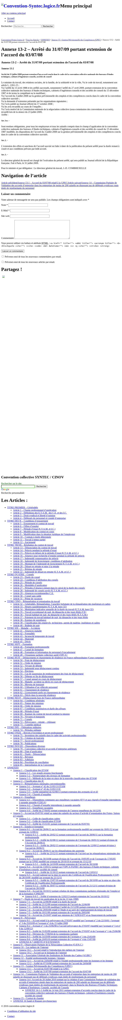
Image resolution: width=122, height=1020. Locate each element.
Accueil (10, 18)
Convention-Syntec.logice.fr (12, 40)
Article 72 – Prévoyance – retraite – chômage (34, 722)
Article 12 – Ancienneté (24, 542)
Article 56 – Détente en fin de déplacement (33, 676)
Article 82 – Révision (23, 757)
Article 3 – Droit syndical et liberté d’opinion (34, 515)
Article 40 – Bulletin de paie (26, 625)
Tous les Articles (32, 40)
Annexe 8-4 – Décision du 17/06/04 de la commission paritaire (48, 934)
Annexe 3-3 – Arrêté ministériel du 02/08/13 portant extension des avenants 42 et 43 (58, 792)
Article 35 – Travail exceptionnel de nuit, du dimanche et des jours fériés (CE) (49, 612)
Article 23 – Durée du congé (26, 577)
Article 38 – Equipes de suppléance (29, 620)
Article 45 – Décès (22, 641)
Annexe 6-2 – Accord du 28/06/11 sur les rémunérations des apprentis (51, 851)
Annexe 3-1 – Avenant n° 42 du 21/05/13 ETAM (42, 786)
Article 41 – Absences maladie (27, 631)
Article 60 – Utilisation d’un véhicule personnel (35, 687)
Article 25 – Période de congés (27, 582)
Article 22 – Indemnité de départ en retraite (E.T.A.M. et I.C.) (42, 572)
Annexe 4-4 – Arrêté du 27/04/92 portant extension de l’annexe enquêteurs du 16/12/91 (60, 810)
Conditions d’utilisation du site (21, 1011)
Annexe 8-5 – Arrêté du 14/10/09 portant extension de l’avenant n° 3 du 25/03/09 (57, 936)
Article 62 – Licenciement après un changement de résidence (41, 692)
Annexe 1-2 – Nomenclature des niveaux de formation (44, 775)
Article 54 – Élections (23, 671)
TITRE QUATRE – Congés (20, 574)
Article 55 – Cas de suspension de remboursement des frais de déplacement (48, 673)
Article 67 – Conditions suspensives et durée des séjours (39, 708)
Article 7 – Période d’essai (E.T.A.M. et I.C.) (34, 529)
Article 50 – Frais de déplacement (29, 660)
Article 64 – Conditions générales (28, 700)
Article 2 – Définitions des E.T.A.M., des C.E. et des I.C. (40, 513)
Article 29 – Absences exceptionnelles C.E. (33, 593)
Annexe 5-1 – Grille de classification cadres (39, 818)
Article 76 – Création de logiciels (28, 738)
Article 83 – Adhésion (23, 759)
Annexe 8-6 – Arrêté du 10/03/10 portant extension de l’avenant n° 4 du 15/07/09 (57, 939)
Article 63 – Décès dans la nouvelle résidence (34, 695)
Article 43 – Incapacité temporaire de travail (33, 636)
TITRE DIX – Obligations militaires (24, 727)
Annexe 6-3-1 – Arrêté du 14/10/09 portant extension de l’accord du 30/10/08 (61, 864)
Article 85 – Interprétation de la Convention (33, 765)
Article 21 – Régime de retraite (27, 569)
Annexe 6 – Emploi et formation (28, 826)
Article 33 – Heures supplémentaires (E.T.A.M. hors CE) (40, 606)
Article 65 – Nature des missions (28, 703)
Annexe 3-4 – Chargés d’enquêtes (35, 794)
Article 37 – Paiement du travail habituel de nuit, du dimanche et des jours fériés (50, 617)
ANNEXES (45, 40)
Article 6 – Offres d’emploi (26, 526)
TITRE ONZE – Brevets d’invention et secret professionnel (35, 733)
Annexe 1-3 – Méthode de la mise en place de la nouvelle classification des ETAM (58, 778)
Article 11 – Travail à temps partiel (29, 539)
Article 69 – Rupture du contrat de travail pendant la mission (41, 714)
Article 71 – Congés (22, 719)
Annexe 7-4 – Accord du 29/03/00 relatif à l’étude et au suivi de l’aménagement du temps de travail (65, 910)
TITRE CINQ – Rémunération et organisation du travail (33, 601)
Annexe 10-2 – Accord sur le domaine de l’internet (43, 952)
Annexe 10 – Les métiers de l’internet (30, 947)
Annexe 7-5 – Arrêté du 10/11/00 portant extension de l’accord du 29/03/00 (54, 912)
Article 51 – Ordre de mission (27, 663)
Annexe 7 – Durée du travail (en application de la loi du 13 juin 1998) (46, 899)
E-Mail (5, 210)
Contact (10, 21)
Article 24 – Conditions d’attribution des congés (35, 580)
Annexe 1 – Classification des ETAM (30, 770)
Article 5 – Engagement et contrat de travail (33, 523)
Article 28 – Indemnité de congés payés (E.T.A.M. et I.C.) (40, 590)
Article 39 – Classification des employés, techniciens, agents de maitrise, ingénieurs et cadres (56, 623)
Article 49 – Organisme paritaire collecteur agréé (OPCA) (40, 655)
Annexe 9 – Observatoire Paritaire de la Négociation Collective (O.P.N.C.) (48, 944)
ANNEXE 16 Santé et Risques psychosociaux (35, 1001)
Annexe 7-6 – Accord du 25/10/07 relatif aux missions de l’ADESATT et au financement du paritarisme (67, 915)
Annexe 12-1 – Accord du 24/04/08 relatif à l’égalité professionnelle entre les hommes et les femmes (66, 961)
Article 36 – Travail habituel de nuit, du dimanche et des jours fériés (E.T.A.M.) (50, 614)
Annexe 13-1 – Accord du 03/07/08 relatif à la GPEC (34, 182)
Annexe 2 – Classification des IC (28, 781)
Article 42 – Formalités (24, 633)
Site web (5, 216)
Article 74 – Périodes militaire (27, 730)
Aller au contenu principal (13, 13)
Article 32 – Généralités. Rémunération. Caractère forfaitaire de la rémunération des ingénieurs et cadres (61, 604)
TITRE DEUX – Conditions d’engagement (27, 521)
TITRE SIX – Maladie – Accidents (23, 628)
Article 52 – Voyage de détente (27, 665)
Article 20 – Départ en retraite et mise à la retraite (36, 566)
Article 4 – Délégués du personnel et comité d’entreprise (39, 518)
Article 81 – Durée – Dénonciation (29, 754)
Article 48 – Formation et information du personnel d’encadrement (44, 652)
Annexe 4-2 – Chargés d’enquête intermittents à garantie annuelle (49, 805)
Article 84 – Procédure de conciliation (31, 762)
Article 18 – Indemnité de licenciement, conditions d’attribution (42, 561)
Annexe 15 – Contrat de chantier (28, 998)
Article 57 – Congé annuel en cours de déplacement (37, 679)
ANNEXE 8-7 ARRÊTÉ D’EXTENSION (39, 942)
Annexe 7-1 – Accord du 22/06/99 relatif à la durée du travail (47, 901)
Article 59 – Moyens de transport (28, 684)
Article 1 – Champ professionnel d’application (34, 510)
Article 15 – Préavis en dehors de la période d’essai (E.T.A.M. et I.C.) (46, 553)
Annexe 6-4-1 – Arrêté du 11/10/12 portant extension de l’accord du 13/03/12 (61, 872)
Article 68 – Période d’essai (26, 711)
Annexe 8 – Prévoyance (24, 918)
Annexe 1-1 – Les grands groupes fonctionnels (41, 773)
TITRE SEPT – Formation (19, 644)
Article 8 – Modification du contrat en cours (33, 531)
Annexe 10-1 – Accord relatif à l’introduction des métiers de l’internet (51, 950)
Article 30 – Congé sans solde (27, 596)
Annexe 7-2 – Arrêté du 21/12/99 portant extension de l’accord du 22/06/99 (54, 904)
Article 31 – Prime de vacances (27, 598)
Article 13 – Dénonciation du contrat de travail (35, 547)
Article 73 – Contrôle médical (27, 724)
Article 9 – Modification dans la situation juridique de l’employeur (44, 534)
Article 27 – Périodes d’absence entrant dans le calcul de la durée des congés (49, 588)
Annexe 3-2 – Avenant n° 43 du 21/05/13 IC (40, 789)
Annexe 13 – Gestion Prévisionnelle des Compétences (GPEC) (42, 966)
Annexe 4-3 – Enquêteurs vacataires (36, 808)
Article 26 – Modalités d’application (30, 585)
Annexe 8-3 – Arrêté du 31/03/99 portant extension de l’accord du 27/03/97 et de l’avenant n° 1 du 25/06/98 (70, 931)
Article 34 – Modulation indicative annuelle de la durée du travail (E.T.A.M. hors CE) (53, 609)
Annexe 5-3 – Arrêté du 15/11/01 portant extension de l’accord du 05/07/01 (54, 824)
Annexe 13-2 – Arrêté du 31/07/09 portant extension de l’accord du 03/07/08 (55, 971)
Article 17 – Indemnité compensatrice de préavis (35, 558)
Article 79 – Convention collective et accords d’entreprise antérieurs (45, 749)
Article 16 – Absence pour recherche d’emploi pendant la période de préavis (48, 555)
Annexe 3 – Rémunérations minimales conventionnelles (39, 783)
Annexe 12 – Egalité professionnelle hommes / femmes (39, 958)
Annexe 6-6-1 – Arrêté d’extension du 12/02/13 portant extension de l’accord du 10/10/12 (67, 896)
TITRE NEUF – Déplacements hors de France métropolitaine (36, 698)
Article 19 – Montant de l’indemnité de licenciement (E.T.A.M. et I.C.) (46, 564)
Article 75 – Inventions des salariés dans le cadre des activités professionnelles (49, 735)
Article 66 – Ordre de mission (27, 706)
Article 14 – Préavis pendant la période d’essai (35, 550)
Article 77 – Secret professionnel (28, 741)
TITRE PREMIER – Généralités (22, 507)
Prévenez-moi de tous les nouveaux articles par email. (30, 262)
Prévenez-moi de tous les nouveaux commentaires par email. (33, 256)
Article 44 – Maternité (23, 639)
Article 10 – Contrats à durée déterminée (32, 537)
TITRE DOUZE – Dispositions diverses (26, 746)
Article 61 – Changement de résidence (31, 690)
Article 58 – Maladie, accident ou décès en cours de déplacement (43, 682)
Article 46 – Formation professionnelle (31, 647)
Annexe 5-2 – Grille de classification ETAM (40, 821)
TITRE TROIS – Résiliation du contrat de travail (30, 545)
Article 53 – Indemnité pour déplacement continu (36, 668)
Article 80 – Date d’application (27, 751)
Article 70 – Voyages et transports (29, 716)
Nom (4, 205)
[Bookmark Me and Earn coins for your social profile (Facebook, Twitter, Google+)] (3, 277)
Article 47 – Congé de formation (28, 649)
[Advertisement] (36, 32)
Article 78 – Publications (24, 743)
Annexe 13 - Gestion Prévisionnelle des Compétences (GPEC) (76, 40)
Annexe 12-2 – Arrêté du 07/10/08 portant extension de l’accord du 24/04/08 (55, 963)
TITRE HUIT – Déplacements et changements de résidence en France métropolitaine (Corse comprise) (55, 657)
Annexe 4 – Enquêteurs (24, 797)
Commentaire (7, 238)
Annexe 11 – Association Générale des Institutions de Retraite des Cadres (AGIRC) (52, 955)
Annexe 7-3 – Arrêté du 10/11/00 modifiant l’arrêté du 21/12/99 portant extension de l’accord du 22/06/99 (68, 907)
